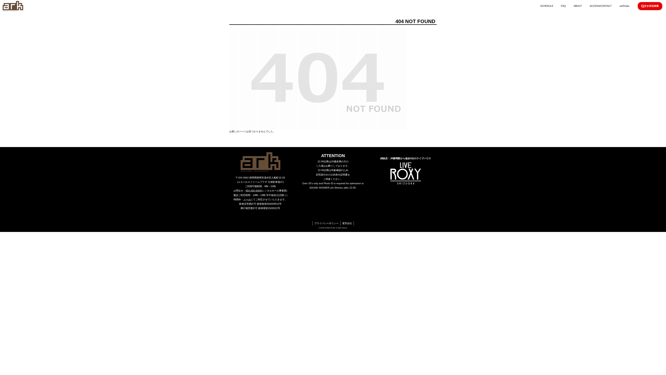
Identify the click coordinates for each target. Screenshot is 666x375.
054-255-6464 (253, 190)
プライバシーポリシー (326, 223)
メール (247, 199)
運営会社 (347, 223)
